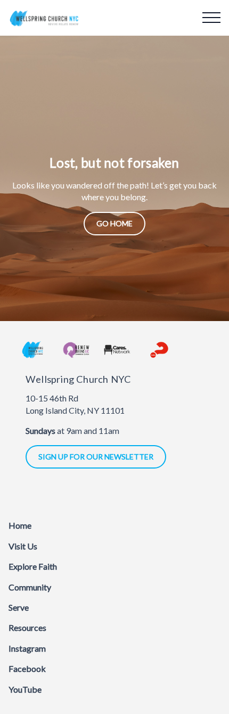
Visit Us (23, 546)
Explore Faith (33, 566)
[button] (211, 18)
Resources (27, 627)
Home (20, 525)
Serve (19, 607)
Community (30, 587)
